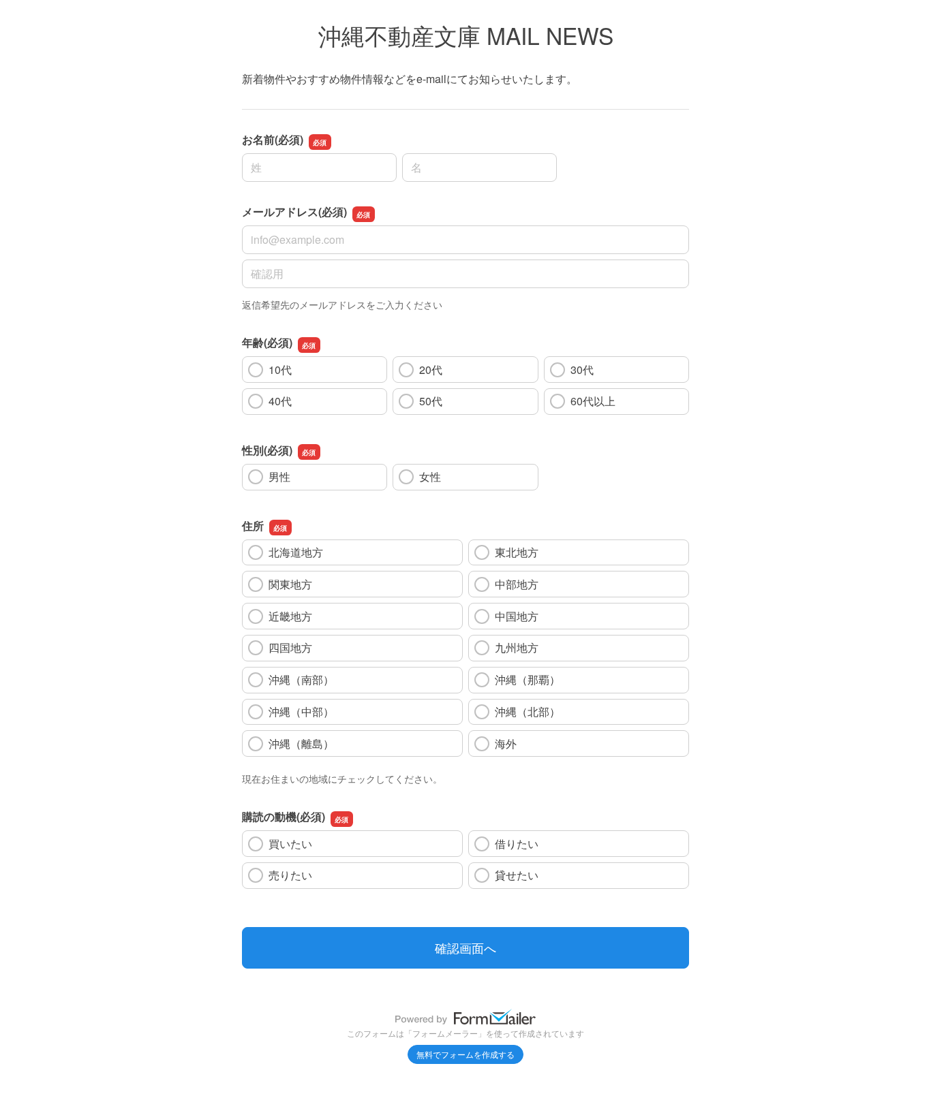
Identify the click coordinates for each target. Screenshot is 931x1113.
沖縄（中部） (301, 711)
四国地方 (296, 647)
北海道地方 (296, 552)
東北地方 (522, 552)
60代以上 (592, 401)
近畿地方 (296, 616)
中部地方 (522, 584)
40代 (280, 401)
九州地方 (522, 647)
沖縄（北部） (527, 711)
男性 (279, 476)
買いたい (290, 843)
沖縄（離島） (301, 743)
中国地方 (522, 616)
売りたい (290, 875)
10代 (280, 369)
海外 (527, 743)
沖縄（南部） (301, 679)
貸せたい (516, 875)
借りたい (516, 843)
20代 (430, 369)
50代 (430, 401)
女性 (430, 476)
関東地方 (296, 584)
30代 (582, 369)
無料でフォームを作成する (465, 1054)
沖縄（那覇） (527, 679)
